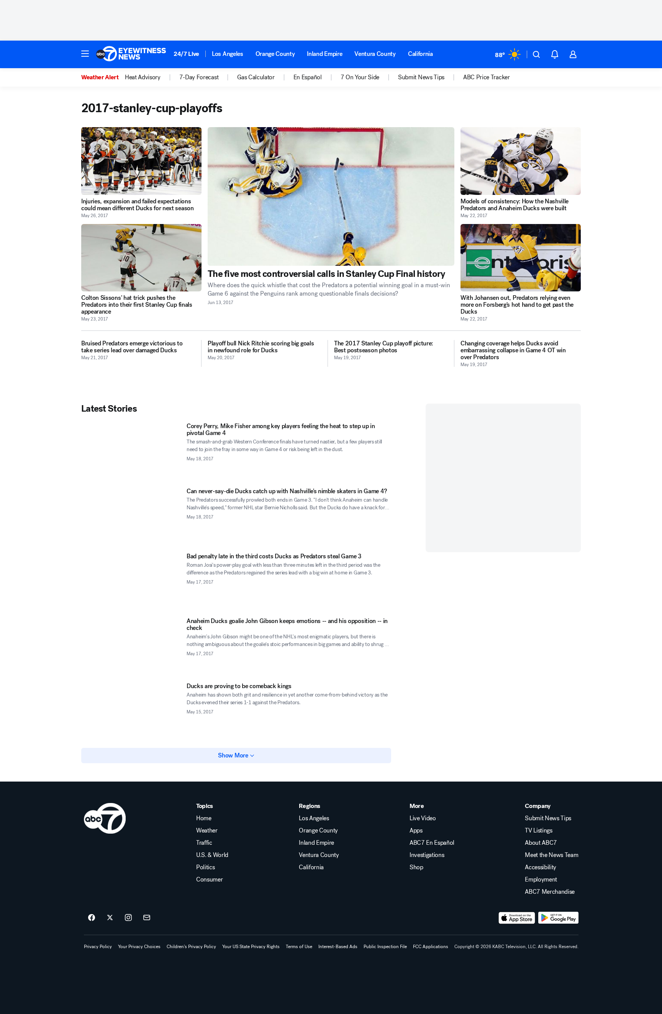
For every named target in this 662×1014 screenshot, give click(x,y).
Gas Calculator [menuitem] (256, 77)
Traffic (204, 843)
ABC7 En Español (432, 843)
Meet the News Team (551, 855)
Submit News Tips (548, 818)
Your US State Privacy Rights (251, 946)
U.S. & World (212, 855)
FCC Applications (430, 946)
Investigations (427, 855)
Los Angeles (227, 54)
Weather (207, 831)
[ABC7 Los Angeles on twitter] (110, 918)
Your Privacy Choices (139, 946)
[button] (85, 53)
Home (203, 818)
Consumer (209, 880)
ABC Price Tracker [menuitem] (486, 77)
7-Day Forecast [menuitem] (199, 77)
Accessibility (540, 867)
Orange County (275, 54)
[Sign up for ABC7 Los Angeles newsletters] (146, 918)
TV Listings (538, 831)
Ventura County (375, 54)
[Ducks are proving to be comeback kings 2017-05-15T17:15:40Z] (130, 711)
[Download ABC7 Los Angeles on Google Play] (558, 918)
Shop (416, 867)
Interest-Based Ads (337, 946)
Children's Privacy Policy (191, 946)
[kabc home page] (105, 818)
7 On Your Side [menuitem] (360, 77)
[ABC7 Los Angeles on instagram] (128, 918)
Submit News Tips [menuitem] (421, 77)
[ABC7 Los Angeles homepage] (131, 54)
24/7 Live (186, 54)
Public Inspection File (385, 946)
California (420, 54)
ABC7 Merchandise (550, 892)
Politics (205, 867)
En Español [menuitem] (307, 77)
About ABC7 (541, 843)
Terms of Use (299, 946)
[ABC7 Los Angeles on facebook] (91, 918)
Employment (541, 880)
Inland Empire (324, 54)
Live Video (423, 818)
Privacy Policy (98, 946)
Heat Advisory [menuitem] (143, 77)
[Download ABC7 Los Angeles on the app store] (516, 918)
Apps (416, 831)
